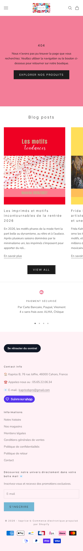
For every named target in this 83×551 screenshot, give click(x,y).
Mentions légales (15, 433)
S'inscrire (19, 507)
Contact (9, 460)
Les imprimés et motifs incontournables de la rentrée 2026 (33, 216)
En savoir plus (13, 256)
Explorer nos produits (41, 75)
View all (41, 270)
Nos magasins (13, 426)
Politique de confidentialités (21, 447)
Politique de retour (15, 453)
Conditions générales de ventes (24, 440)
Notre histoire (12, 420)
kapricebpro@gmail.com (34, 390)
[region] (41, 303)
